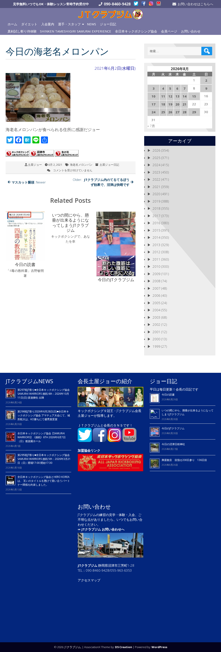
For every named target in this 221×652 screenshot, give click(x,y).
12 (170, 96)
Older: (101, 182)
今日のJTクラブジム (173, 428)
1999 (156, 346)
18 (163, 104)
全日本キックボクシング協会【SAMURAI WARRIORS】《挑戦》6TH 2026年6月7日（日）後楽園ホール (41, 437)
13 (177, 96)
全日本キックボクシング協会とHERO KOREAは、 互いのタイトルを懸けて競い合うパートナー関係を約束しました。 (43, 481)
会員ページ (169, 31)
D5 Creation (123, 647)
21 (184, 104)
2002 (156, 324)
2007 (156, 288)
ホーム (12, 24)
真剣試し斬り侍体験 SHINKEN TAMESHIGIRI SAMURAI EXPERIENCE (59, 31)
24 (153, 112)
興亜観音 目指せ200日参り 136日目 (186, 460)
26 (170, 112)
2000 (156, 339)
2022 (156, 179)
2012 (156, 252)
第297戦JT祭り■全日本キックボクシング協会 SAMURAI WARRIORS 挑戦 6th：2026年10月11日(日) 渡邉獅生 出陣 (43, 393)
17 (153, 104)
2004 (156, 310)
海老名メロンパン (81, 165)
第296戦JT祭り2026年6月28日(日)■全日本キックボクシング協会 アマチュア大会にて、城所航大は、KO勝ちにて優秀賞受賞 (43, 415)
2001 (156, 332)
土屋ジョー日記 (109, 165)
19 (170, 104)
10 (153, 96)
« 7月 (151, 126)
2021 (156, 187)
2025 (156, 158)
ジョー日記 (108, 24)
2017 (156, 216)
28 (184, 112)
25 (163, 112)
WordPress (159, 647)
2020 (156, 194)
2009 (156, 274)
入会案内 (47, 24)
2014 (156, 237)
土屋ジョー (35, 165)
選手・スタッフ (69, 24)
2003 (156, 317)
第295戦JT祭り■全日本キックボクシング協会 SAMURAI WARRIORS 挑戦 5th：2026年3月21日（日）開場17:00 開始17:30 (44, 459)
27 (177, 112)
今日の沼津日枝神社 (173, 444)
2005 (156, 303)
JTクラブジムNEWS (29, 381)
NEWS (91, 24)
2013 (156, 245)
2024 (156, 165)
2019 (156, 201)
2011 (156, 259)
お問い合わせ (190, 31)
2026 (156, 150)
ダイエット (29, 24)
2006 (156, 295)
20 (177, 104)
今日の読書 (168, 394)
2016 (156, 223)
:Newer (29, 182)
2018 (156, 208)
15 (194, 96)
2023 (156, 172)
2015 (156, 230)
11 (163, 96)
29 (194, 112)
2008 (156, 281)
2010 (156, 266)
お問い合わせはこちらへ (195, 4)
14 (184, 96)
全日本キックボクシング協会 (136, 31)
